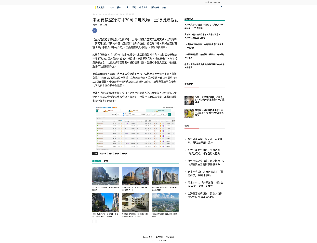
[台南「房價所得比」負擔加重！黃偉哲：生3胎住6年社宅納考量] (105, 202)
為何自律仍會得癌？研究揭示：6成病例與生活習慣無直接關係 (206, 162)
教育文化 (143, 7)
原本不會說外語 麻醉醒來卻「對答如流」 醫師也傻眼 (205, 173)
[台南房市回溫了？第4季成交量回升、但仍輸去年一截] (135, 176)
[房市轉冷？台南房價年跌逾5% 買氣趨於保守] (105, 176)
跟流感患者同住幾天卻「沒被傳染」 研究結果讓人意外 (205, 140)
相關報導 (96, 161)
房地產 (117, 153)
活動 (134, 7)
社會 (127, 7)
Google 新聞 (147, 237)
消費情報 (155, 7)
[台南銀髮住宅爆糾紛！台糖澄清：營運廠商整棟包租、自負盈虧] (135, 202)
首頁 (93, 14)
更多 (106, 161)
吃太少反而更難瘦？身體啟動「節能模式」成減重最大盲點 (204, 151)
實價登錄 (102, 153)
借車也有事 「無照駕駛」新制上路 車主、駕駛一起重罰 (205, 184)
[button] (222, 8)
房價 (110, 153)
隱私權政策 (170, 237)
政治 (112, 7)
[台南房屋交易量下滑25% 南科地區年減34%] (165, 202)
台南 (164, 7)
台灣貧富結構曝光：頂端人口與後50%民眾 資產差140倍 (205, 195)
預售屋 (124, 153)
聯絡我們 (159, 237)
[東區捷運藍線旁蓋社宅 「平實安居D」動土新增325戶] (165, 176)
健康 (119, 7)
